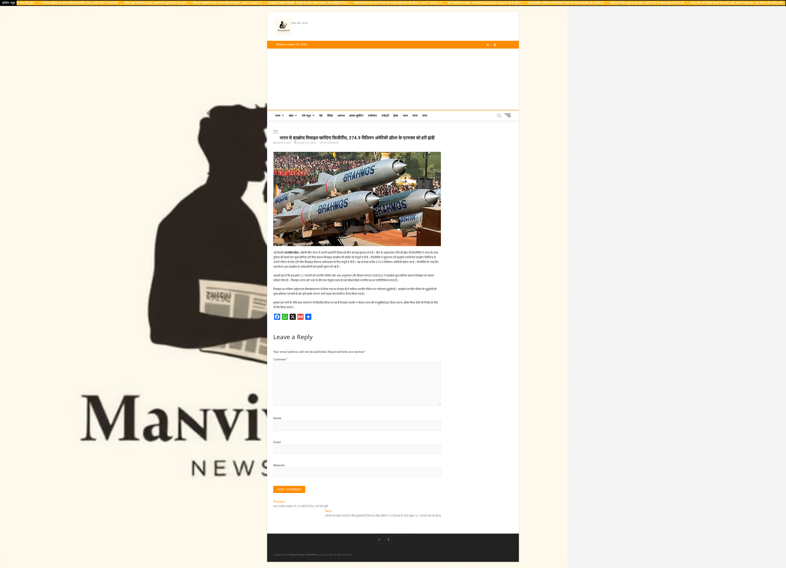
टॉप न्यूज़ (306, 115)
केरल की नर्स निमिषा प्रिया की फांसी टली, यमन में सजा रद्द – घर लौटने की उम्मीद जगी (709, 3)
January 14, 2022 (306, 142)
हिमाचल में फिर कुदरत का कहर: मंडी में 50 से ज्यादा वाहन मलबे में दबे (619, 3)
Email (277, 442)
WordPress (312, 554)
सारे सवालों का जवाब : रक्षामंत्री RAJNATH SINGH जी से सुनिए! (456, 3)
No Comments (330, 142)
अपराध (341, 115)
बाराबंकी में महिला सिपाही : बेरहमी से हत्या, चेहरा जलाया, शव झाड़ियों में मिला (280, 3)
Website (279, 465)
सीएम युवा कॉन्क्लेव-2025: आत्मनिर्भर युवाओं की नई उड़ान (128, 3)
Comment (280, 359)
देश (321, 115)
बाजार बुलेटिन (356, 115)
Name (277, 418)
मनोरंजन (372, 115)
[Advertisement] (393, 79)
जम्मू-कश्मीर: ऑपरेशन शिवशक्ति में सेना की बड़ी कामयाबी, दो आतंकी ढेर (538, 3)
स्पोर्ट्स (385, 115)
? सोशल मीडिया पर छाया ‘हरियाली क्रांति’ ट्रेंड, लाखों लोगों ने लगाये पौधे (51, 3)
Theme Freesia (296, 554)
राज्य (277, 115)
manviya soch (283, 142)
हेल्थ (395, 115)
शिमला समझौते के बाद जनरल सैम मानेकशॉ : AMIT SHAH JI (199, 3)
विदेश (330, 115)
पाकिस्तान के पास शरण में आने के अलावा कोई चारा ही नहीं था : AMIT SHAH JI (369, 3)
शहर (291, 115)
